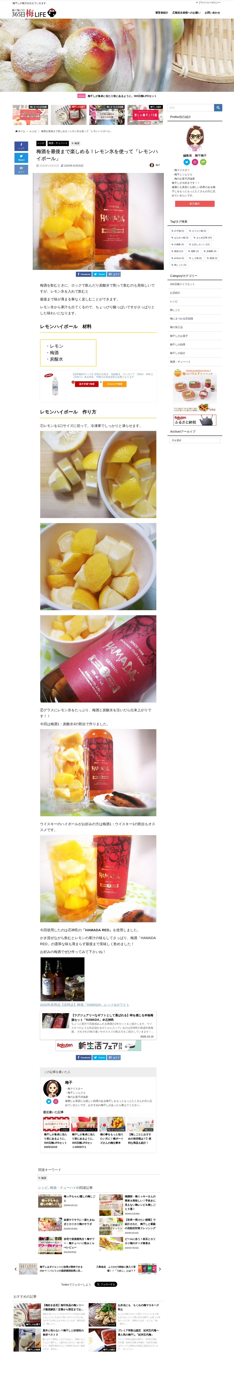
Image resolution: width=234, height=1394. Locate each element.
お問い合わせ (212, 12)
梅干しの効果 (177, 344)
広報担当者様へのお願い (186, 12)
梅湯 (213, 258)
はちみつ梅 (181, 238)
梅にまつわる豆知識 (181, 318)
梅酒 (77, 143)
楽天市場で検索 (87, 384)
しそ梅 (197, 258)
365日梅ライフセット (182, 284)
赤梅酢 (211, 251)
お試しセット (201, 244)
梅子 (158, 165)
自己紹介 (195, 203)
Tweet (21, 160)
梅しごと (180, 265)
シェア (21, 148)
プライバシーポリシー (209, 2)
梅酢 (195, 251)
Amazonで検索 (114, 384)
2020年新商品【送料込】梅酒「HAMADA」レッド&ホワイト (84, 1004)
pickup (179, 258)
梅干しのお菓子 (179, 336)
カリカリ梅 (199, 231)
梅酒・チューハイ (58, 143)
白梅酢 (179, 244)
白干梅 (179, 231)
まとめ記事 (204, 238)
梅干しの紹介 (177, 353)
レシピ (41, 143)
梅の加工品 (176, 327)
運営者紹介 (161, 12)
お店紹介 (175, 292)
